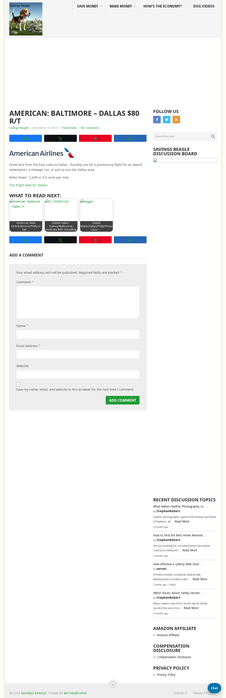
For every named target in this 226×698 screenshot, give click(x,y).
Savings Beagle (18, 127)
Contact (180, 693)
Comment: (25, 281)
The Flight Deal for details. (28, 185)
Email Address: (28, 345)
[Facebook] (157, 119)
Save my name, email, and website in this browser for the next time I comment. (75, 389)
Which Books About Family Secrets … (178, 593)
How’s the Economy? (162, 6)
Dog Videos (204, 6)
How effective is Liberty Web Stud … (178, 564)
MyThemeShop (75, 693)
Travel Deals (69, 127)
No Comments (90, 127)
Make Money (121, 6)
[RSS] (176, 119)
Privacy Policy (166, 674)
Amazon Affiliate (168, 635)
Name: (22, 325)
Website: (22, 366)
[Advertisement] (113, 71)
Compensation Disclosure (174, 657)
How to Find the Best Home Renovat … (180, 535)
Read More (182, 521)
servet (161, 569)
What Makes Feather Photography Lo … (180, 506)
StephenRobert (168, 511)
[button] (214, 688)
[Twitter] (166, 119)
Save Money (87, 6)
